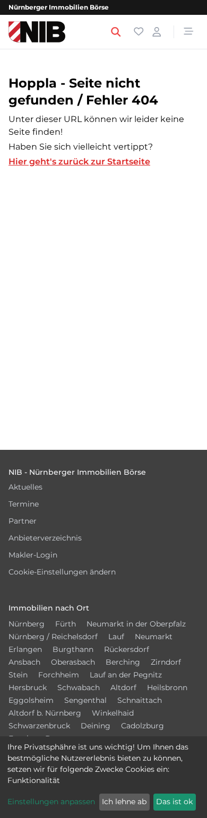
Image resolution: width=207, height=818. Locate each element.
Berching (123, 662)
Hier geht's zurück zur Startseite (79, 161)
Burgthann (73, 649)
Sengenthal (85, 700)
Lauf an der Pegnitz (126, 675)
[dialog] (103, 777)
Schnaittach (139, 700)
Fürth (65, 624)
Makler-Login (32, 555)
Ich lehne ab (124, 801)
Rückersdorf (126, 649)
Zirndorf (166, 662)
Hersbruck (27, 687)
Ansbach (24, 662)
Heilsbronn (167, 687)
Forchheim (58, 675)
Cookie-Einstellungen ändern (62, 572)
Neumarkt (153, 636)
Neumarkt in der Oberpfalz (136, 624)
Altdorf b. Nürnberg (44, 713)
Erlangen (25, 649)
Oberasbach (73, 662)
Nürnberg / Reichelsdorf (53, 636)
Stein (18, 675)
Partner (22, 521)
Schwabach (78, 687)
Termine (23, 504)
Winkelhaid (113, 713)
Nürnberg (26, 624)
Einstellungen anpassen (51, 801)
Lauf (116, 636)
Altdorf (123, 687)
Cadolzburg (142, 725)
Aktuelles (25, 487)
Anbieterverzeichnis (45, 538)
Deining (95, 725)
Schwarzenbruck (39, 725)
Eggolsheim (31, 700)
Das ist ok (174, 801)
